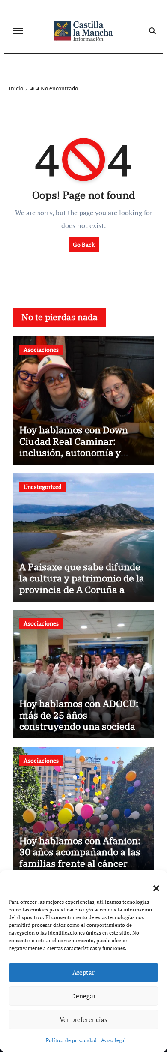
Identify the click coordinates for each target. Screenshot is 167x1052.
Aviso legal (113, 1040)
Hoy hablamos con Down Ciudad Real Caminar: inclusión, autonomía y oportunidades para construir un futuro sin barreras (73, 457)
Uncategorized (43, 487)
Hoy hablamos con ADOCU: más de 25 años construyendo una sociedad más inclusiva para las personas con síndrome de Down (80, 731)
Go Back (84, 244)
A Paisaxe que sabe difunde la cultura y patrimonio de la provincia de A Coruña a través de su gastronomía (81, 583)
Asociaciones (41, 349)
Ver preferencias (83, 1019)
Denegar (83, 996)
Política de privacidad (71, 1040)
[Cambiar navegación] (18, 30)
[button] (152, 883)
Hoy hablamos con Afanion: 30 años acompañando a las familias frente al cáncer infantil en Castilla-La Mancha (79, 863)
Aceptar (83, 972)
